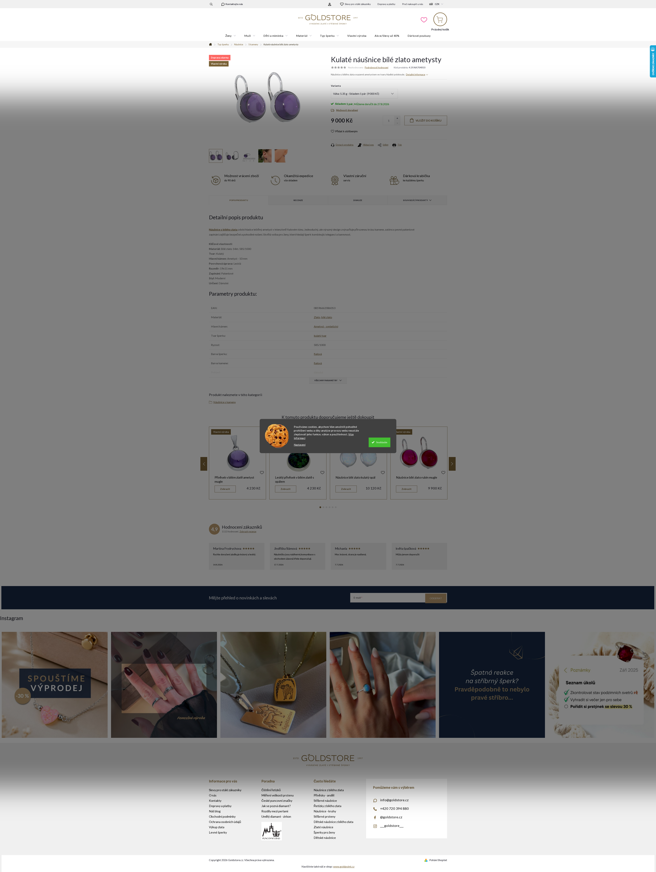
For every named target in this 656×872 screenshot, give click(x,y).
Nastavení (299, 445)
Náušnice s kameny (224, 402)
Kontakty (215, 800)
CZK (437, 4)
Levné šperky (218, 832)
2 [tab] (323, 507)
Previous (203, 464)
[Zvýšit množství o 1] (397, 118)
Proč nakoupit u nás (412, 4)
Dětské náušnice (325, 838)
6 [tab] (336, 507)
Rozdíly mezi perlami (274, 811)
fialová (318, 353)
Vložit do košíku (428, 120)
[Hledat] (211, 4)
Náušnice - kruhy (325, 811)
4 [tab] (329, 507)
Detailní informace (415, 74)
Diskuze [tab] (357, 200)
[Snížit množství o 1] (397, 122)
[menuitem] (230, 35)
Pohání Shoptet (438, 860)
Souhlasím (381, 442)
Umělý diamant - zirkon (276, 816)
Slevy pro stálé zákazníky (358, 4)
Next (452, 464)
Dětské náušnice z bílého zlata (333, 822)
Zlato (317, 317)
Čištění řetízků (271, 790)
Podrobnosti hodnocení (376, 67)
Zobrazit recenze (248, 531)
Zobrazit (225, 488)
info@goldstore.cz (394, 800)
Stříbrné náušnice (325, 800)
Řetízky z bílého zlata (327, 806)
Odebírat (436, 598)
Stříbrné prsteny (324, 816)
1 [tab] (320, 507)
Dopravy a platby (386, 4)
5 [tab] (332, 507)
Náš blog (215, 811)
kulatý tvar (320, 335)
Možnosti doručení (347, 110)
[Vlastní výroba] (237, 453)
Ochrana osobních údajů (225, 822)
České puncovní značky (276, 800)
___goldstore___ (392, 825)
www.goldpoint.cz (343, 866)
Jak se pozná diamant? (276, 806)
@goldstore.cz (391, 817)
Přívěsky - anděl (324, 795)
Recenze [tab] (298, 200)
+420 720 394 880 (394, 808)
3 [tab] (326, 507)
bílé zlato (326, 317)
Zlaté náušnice (323, 827)
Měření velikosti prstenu (277, 795)
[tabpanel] (237, 463)
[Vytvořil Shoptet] (427, 860)
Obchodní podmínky (222, 816)
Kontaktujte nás (234, 4)
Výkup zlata (216, 827)
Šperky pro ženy (324, 832)
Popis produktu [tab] (238, 200)
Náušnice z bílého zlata (329, 790)
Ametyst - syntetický (326, 326)
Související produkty (415, 200)
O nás (212, 795)
